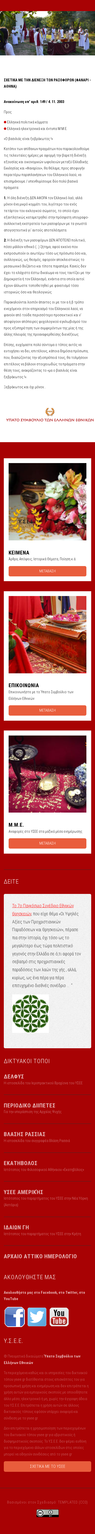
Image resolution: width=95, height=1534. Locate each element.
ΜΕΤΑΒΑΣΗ (47, 571)
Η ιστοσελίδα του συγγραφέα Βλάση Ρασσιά (37, 1140)
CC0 (83, 1502)
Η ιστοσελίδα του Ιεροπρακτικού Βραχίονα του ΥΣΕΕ (43, 1083)
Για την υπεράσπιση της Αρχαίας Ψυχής (33, 1111)
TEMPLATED (68, 1502)
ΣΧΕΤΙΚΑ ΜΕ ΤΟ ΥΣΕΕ (47, 1466)
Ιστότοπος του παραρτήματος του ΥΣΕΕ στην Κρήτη (42, 1234)
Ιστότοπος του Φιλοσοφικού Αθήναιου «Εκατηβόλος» (44, 1169)
